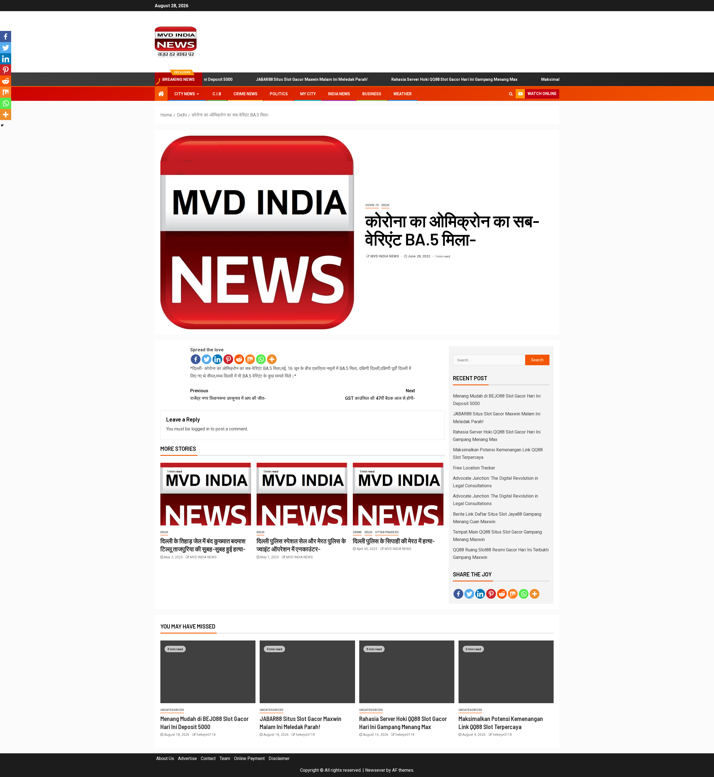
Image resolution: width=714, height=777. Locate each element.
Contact (208, 758)
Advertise (187, 758)
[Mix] (250, 359)
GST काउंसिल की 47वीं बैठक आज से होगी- (380, 394)
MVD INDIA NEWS (385, 256)
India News (339, 94)
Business (371, 94)
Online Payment (249, 758)
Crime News (245, 94)
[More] (272, 359)
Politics (279, 94)
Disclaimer (279, 758)
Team (224, 758)
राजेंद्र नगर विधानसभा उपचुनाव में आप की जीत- (228, 394)
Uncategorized (172, 710)
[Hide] (2, 125)
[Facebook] (196, 359)
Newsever (375, 770)
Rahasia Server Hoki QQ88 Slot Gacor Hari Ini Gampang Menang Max (434, 79)
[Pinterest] (228, 359)
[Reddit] (239, 359)
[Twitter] (206, 359)
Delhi (385, 205)
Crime (357, 532)
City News (184, 94)
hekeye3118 (206, 735)
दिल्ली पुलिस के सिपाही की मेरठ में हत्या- (394, 540)
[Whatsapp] (261, 359)
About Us (165, 758)
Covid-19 (372, 205)
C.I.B (217, 94)
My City (308, 94)
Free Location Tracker (474, 468)
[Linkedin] (217, 359)
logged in (200, 429)
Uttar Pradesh (387, 532)
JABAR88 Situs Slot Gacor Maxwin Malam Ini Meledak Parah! (291, 79)
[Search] (510, 94)
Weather (403, 94)
